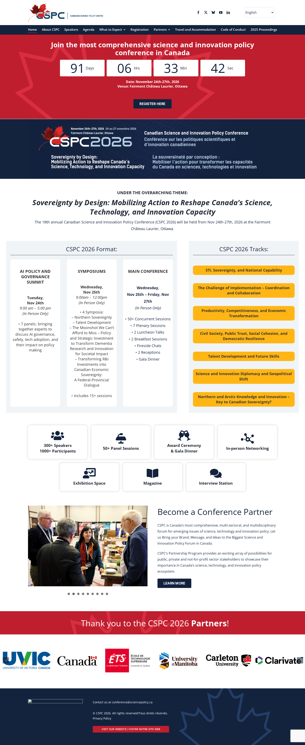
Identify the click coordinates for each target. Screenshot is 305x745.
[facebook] (198, 12)
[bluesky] (213, 12)
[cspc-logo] (65, 5)
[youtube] (220, 12)
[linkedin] (228, 12)
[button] (6, 698)
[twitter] (205, 12)
